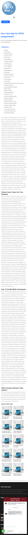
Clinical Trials (7, 57)
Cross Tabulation (8, 65)
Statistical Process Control (10, 101)
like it (6, 227)
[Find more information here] (15, 515)
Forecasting (7, 81)
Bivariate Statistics (8, 54)
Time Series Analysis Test (10, 111)
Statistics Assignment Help (10, 103)
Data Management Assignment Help (12, 40)
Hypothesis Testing (8, 85)
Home (2, 40)
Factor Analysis (7, 79)
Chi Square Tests (8, 55)
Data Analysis (7, 68)
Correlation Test (7, 63)
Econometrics (7, 77)
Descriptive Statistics (9, 74)
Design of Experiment (9, 76)
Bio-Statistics (7, 52)
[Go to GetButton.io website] (3, 533)
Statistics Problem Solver (10, 105)
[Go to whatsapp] (3, 531)
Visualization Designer (9, 112)
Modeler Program (8, 90)
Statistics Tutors (8, 107)
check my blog (6, 381)
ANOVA (6, 50)
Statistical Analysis (8, 100)
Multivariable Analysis (9, 92)
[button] (14, 17)
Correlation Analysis (8, 61)
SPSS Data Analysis (8, 98)
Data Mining (7, 72)
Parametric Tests (8, 94)
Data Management (8, 70)
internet (10, 234)
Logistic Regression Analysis (10, 87)
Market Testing (7, 88)
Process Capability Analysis (10, 96)
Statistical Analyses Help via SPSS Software (14, 83)
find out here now (5, 152)
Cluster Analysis (7, 59)
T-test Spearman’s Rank (9, 109)
